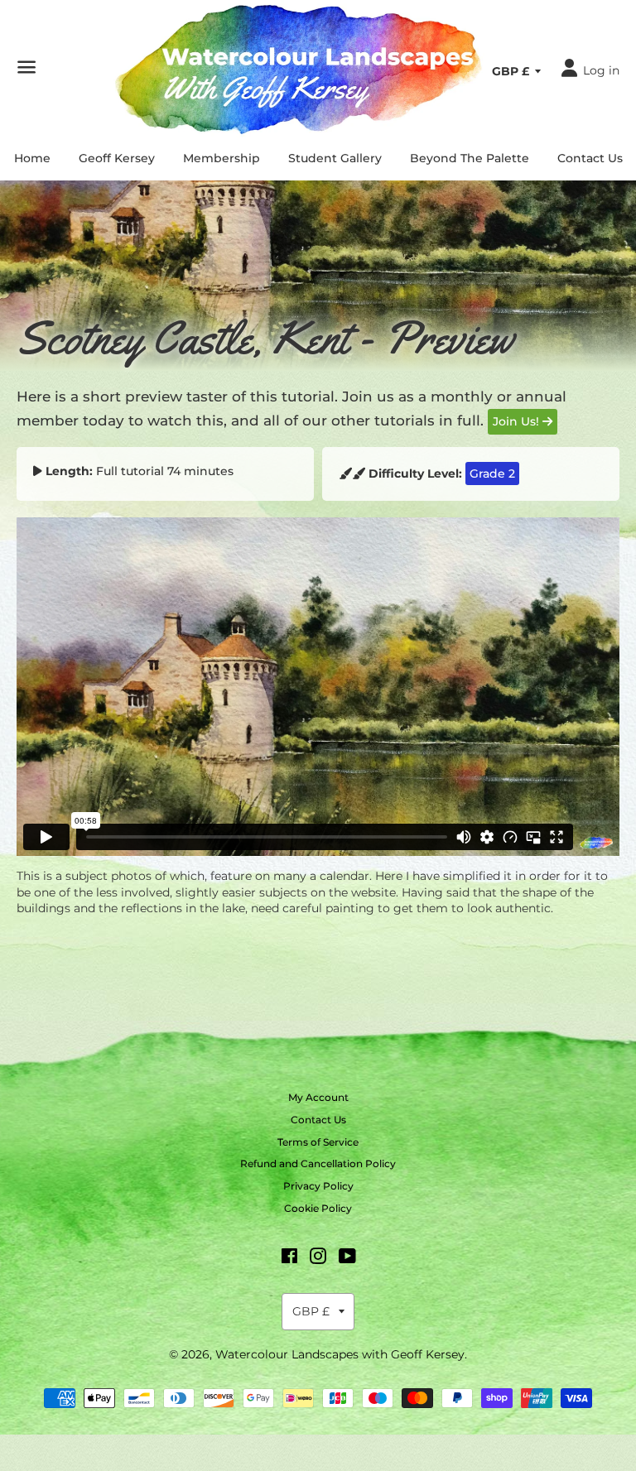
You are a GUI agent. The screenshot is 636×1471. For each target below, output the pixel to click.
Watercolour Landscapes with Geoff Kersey (340, 1354)
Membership (221, 158)
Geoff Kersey (117, 158)
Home (32, 158)
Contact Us (590, 158)
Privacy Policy (318, 1186)
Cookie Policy (318, 1208)
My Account (318, 1097)
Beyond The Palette (469, 158)
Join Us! (517, 421)
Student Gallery (335, 158)
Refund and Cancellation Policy (318, 1163)
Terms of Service (318, 1142)
